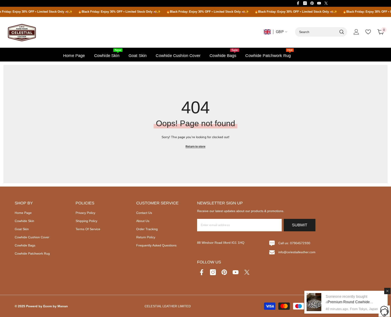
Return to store (195, 146)
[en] (267, 32)
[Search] (321, 32)
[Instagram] (305, 3)
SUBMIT (299, 225)
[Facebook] (298, 3)
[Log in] (356, 32)
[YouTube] (319, 3)
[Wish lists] (368, 32)
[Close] (387, 291)
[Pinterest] (312, 3)
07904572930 (300, 243)
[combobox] (316, 32)
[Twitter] (326, 3)
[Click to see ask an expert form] (384, 311)
